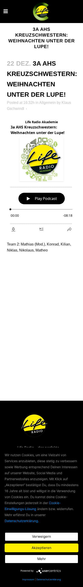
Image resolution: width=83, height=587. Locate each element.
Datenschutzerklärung (48, 579)
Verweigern (41, 536)
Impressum (28, 579)
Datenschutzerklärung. (22, 521)
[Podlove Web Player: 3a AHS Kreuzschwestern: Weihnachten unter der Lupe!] (41, 176)
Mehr (41, 559)
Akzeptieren (41, 548)
